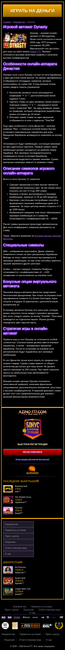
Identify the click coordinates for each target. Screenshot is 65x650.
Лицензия (10, 542)
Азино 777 (35, 51)
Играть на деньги (32, 10)
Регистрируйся (32, 452)
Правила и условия (15, 530)
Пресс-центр (12, 536)
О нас (8, 553)
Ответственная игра (16, 548)
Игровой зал (11, 524)
